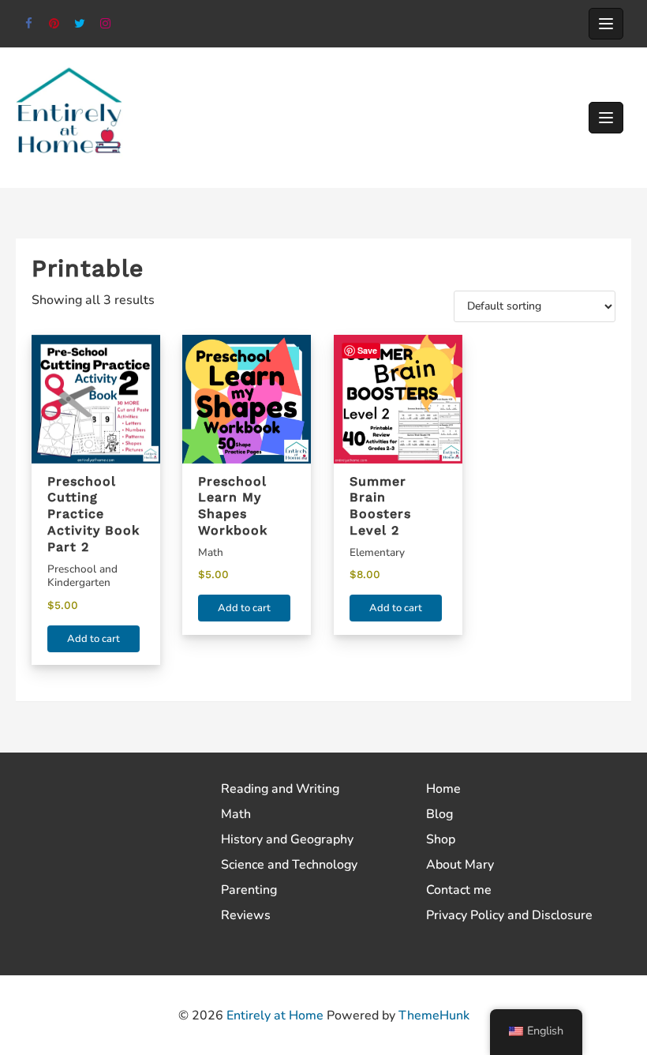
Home (443, 789)
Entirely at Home (275, 1015)
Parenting (249, 890)
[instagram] (106, 24)
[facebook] (29, 24)
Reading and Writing (280, 789)
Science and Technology (289, 864)
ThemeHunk (433, 1015)
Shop (440, 839)
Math (236, 814)
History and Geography (287, 839)
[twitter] (80, 24)
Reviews (246, 915)
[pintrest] (55, 24)
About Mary (460, 864)
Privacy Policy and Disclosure (509, 915)
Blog (439, 814)
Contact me (459, 890)
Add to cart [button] (93, 639)
